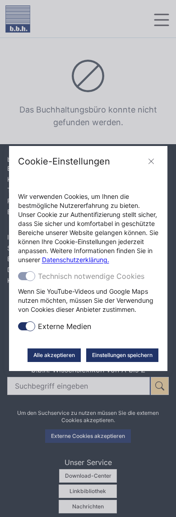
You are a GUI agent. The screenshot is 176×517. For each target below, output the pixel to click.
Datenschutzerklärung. (75, 259)
